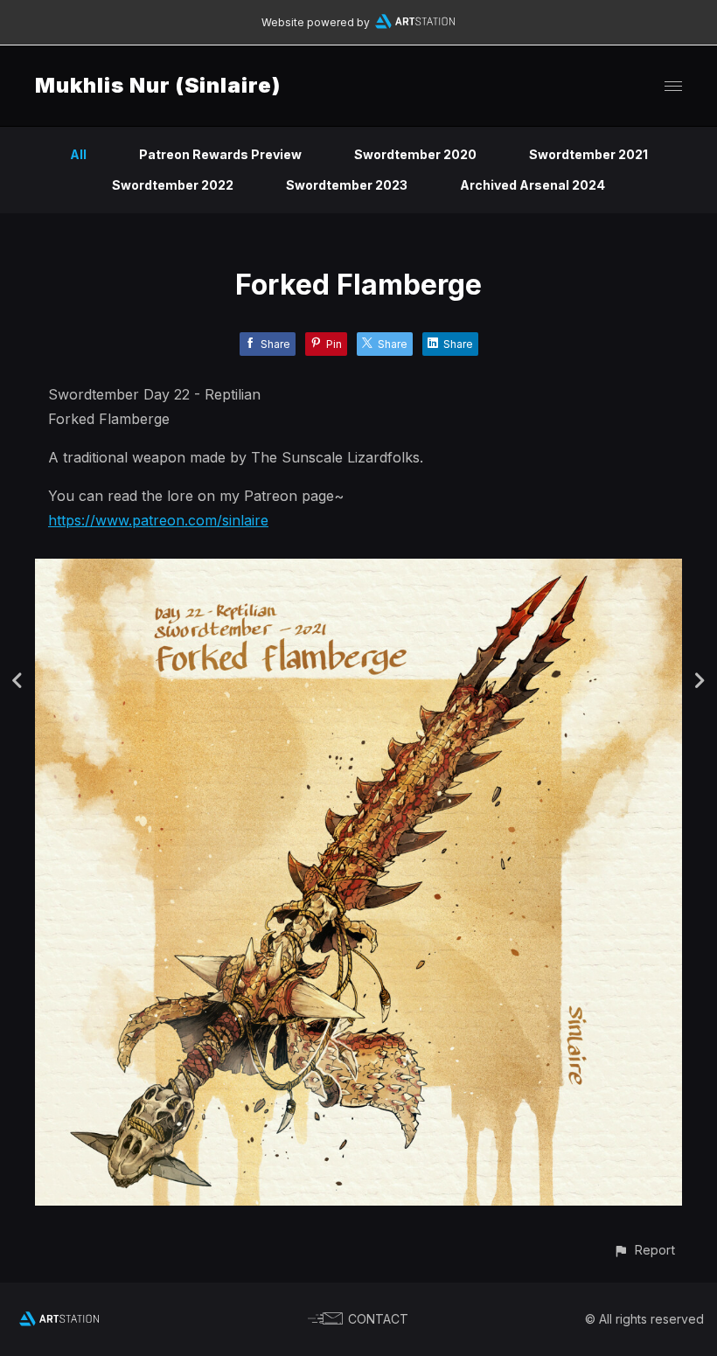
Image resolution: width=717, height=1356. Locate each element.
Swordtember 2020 (415, 154)
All (78, 154)
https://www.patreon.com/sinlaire (158, 520)
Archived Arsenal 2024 (532, 184)
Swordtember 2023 (346, 184)
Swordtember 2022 (172, 184)
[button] (644, 1250)
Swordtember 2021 (588, 154)
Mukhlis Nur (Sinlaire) (158, 85)
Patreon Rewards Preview (220, 154)
